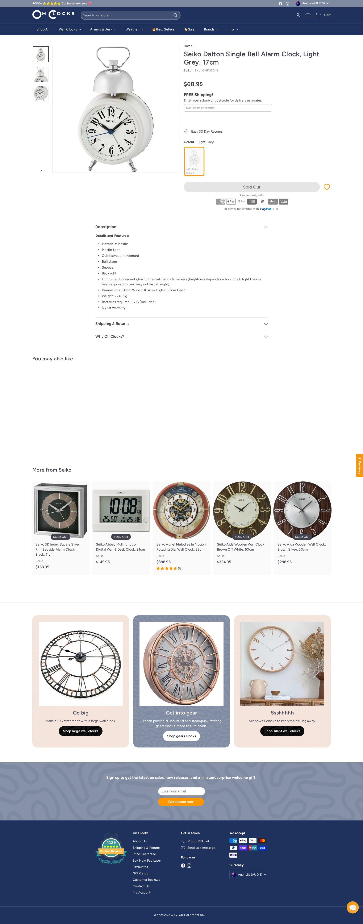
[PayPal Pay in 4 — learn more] (267, 209)
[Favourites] (308, 15)
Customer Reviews (146, 880)
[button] (353, 907)
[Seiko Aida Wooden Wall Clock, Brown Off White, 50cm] (242, 525)
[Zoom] (116, 109)
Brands (209, 29)
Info (231, 29)
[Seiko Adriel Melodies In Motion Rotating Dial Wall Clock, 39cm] (181, 528)
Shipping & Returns (146, 848)
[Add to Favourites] (327, 187)
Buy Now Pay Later (147, 860)
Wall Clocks (68, 29)
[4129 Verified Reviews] (111, 865)
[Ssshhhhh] (282, 664)
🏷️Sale (189, 29)
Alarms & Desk (101, 29)
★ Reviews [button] (360, 465)
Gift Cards (140, 873)
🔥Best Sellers (163, 29)
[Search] (175, 15)
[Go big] (81, 664)
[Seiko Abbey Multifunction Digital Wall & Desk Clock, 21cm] (121, 525)
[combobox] (130, 15)
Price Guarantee (144, 854)
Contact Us (141, 886)
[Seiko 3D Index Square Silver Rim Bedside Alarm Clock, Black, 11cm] (60, 528)
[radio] (194, 161)
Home (188, 46)
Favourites (140, 867)
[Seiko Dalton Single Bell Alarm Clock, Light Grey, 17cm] (55, 411)
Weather (132, 29)
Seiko (65, 470)
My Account (141, 892)
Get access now (180, 801)
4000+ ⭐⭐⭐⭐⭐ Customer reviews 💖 (61, 3)
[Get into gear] (181, 664)
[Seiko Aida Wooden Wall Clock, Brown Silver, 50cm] (302, 525)
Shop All (43, 29)
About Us (140, 841)
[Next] (40, 170)
